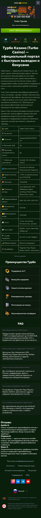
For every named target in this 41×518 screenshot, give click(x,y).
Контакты (10, 466)
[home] (20, 3)
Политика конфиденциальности (20, 461)
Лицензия (32, 470)
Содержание (17, 475)
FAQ (27, 475)
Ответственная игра (26, 466)
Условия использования (15, 470)
